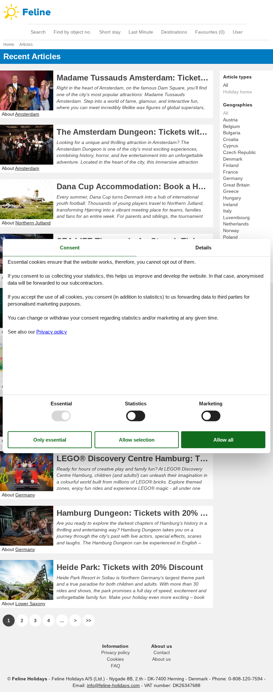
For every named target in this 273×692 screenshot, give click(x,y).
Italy (227, 210)
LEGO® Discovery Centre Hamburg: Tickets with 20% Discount (135, 458)
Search (38, 32)
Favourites (210, 32)
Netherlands (236, 223)
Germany (233, 178)
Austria (230, 119)
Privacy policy (115, 652)
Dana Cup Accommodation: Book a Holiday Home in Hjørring (135, 186)
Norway (231, 230)
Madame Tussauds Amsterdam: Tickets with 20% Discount (135, 77)
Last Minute (141, 32)
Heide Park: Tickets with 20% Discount (130, 567)
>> (88, 620)
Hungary (232, 198)
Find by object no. (72, 32)
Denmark (232, 159)
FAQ (115, 665)
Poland (230, 237)
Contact (161, 652)
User (238, 32)
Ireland (230, 204)
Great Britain (236, 185)
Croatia (230, 139)
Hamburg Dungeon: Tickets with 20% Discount (135, 512)
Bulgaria (231, 132)
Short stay (110, 32)
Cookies (115, 659)
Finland (231, 165)
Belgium (231, 126)
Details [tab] (203, 247)
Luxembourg (236, 217)
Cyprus (230, 145)
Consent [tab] (70, 247)
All (225, 85)
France (230, 172)
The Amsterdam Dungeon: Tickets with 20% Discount (135, 131)
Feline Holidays (136, 12)
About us (161, 659)
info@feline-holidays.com (113, 685)
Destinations (174, 32)
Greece (231, 191)
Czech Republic (239, 152)
